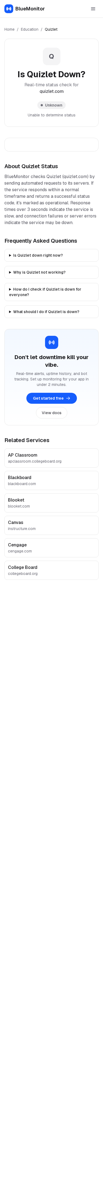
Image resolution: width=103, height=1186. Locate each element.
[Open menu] (93, 8)
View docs (52, 412)
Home (9, 29)
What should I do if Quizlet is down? (46, 311)
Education (29, 29)
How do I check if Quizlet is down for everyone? (45, 292)
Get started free (48, 398)
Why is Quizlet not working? (39, 272)
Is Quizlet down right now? (38, 255)
